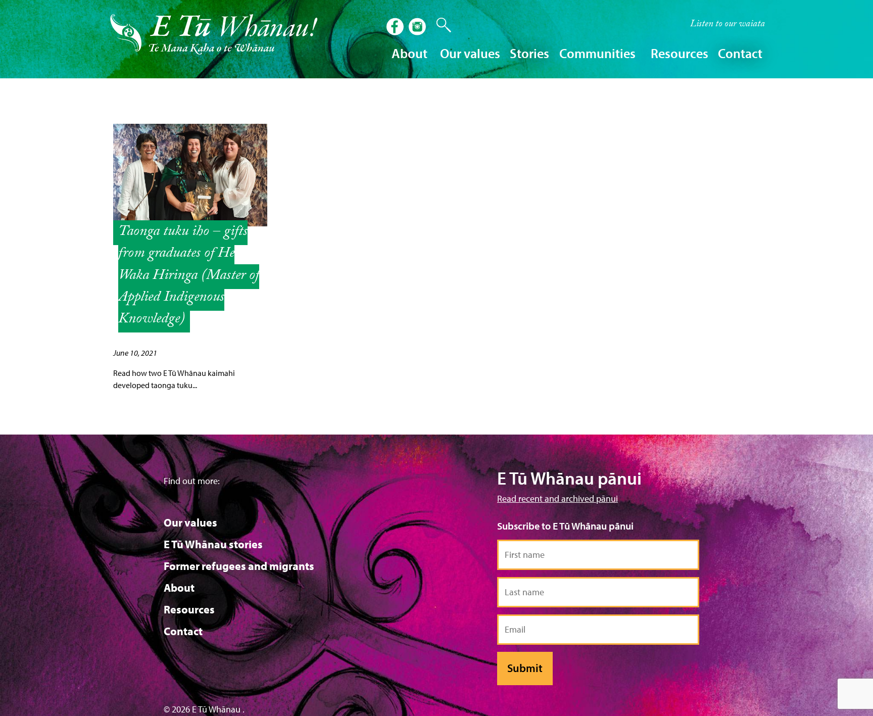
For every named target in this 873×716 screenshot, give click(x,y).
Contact (740, 53)
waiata (727, 24)
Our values (190, 522)
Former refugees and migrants (239, 566)
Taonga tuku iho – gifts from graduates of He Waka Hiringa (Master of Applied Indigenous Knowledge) (188, 276)
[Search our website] (438, 25)
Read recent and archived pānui (557, 498)
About (179, 588)
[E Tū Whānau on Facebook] (396, 28)
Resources (189, 609)
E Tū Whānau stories (213, 544)
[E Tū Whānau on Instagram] (418, 28)
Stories (529, 53)
